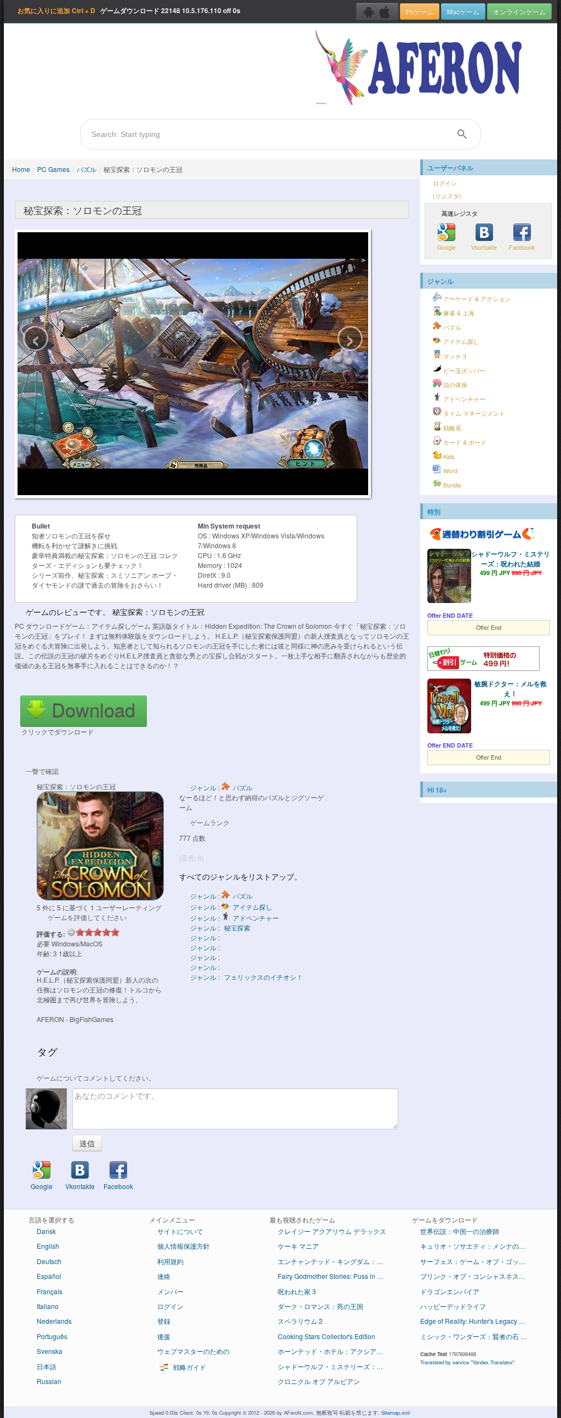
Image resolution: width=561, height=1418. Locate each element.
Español (49, 1276)
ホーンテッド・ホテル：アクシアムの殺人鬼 (337, 1351)
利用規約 (170, 1261)
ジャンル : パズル (221, 787)
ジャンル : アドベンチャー (234, 917)
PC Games (53, 169)
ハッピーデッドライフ (453, 1306)
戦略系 (451, 428)
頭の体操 (454, 385)
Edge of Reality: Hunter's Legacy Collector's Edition (479, 1320)
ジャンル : (205, 937)
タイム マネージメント (473, 413)
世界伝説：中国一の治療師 (459, 1231)
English (48, 1245)
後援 (163, 1336)
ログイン (445, 183)
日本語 (46, 1366)
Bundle (451, 485)
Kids (448, 456)
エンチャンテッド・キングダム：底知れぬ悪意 (337, 1261)
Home (21, 169)
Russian (49, 1381)
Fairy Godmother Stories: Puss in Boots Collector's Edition (337, 1276)
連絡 (163, 1276)
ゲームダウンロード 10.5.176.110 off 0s (129, 10)
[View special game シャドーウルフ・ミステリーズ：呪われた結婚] (449, 577)
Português (52, 1336)
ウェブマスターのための (193, 1351)
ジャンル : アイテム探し (231, 906)
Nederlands (54, 1320)
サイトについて (180, 1231)
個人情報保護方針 (183, 1245)
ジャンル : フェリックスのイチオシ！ (246, 976)
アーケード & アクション (476, 299)
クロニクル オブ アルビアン (319, 1381)
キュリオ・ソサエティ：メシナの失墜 (476, 1245)
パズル (86, 169)
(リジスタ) (447, 196)
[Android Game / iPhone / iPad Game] (377, 11)
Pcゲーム (419, 11)
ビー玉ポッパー (463, 370)
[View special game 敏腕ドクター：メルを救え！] (449, 707)
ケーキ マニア (298, 1245)
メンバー (170, 1291)
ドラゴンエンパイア (449, 1291)
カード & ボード (464, 442)
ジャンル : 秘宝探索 (220, 927)
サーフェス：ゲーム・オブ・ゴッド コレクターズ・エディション (479, 1261)
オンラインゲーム (519, 11)
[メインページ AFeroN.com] (421, 68)
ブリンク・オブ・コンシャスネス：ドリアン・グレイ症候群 (479, 1276)
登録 (163, 1320)
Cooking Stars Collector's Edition (326, 1336)
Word (449, 471)
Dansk (46, 1231)
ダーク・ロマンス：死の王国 (320, 1306)
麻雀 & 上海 (458, 313)
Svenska (49, 1351)
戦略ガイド (188, 1366)
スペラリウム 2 (300, 1320)
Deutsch (49, 1261)
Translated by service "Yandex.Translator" (467, 1362)
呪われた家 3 (297, 1291)
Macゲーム (463, 11)
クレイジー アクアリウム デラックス (332, 1231)
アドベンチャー (463, 399)
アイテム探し (460, 341)
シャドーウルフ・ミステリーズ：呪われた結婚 (510, 559)
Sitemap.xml (395, 1412)
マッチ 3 (454, 356)
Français (49, 1291)
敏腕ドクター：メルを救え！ (510, 688)
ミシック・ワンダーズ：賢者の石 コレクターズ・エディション (479, 1336)
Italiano (48, 1306)
